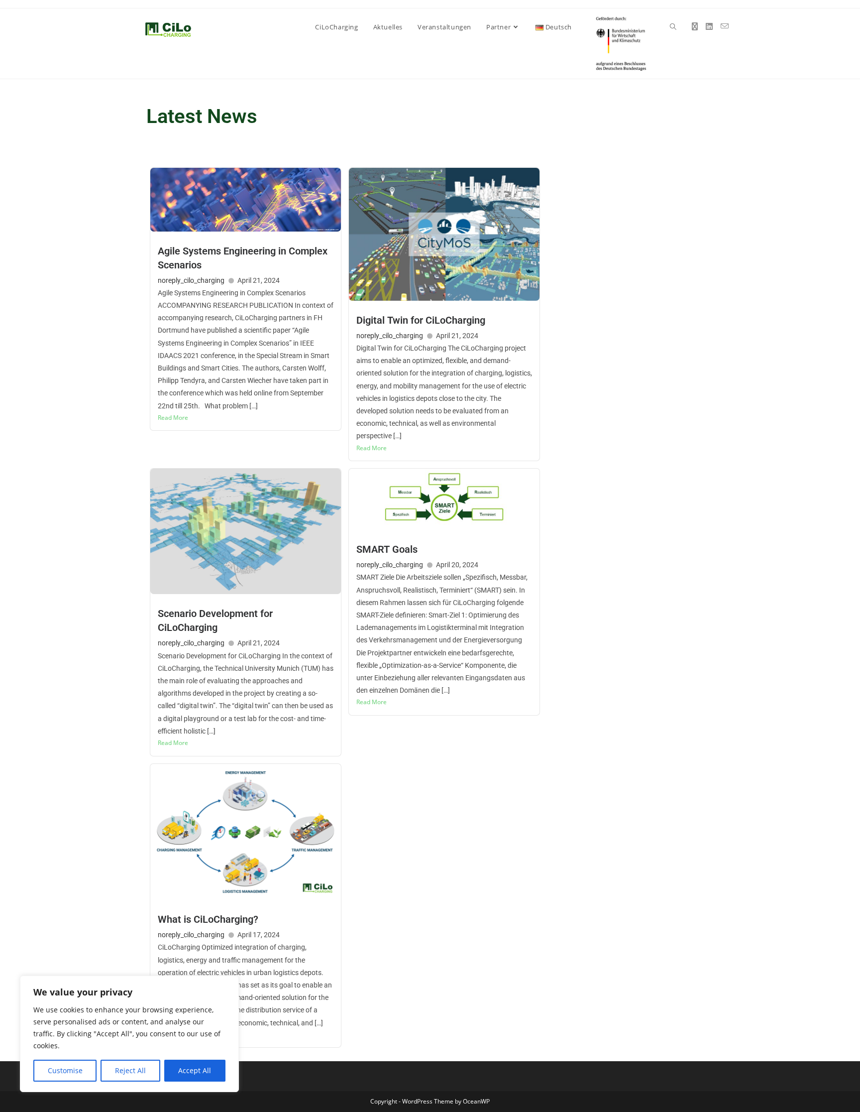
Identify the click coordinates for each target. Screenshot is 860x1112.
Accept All (194, 1070)
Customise (65, 1070)
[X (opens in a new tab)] (695, 26)
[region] (129, 1034)
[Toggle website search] (673, 26)
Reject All (130, 1070)
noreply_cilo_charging (191, 280)
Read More (173, 417)
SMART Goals (387, 549)
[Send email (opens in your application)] (725, 26)
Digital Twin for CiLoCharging (420, 320)
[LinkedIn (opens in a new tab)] (709, 26)
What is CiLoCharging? (208, 919)
